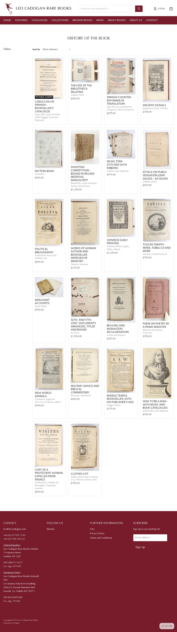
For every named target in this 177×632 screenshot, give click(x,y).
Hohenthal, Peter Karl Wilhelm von (45, 257)
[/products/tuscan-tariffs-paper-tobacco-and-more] (157, 220)
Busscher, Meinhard (80, 395)
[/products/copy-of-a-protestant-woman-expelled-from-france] (49, 445)
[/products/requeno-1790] (157, 80)
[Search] (139, 9)
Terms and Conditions (101, 538)
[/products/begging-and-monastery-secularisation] (121, 300)
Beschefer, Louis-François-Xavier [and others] (84, 185)
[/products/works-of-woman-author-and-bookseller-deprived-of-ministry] (85, 222)
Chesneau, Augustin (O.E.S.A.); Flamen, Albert (48, 401)
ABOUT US (136, 20)
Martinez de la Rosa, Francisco (153, 331)
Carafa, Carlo (77, 95)
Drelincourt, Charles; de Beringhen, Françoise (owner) (46, 485)
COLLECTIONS (60, 20)
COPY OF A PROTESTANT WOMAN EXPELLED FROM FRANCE (49, 474)
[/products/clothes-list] (85, 447)
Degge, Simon (114, 405)
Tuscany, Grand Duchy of (155, 254)
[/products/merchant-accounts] (49, 287)
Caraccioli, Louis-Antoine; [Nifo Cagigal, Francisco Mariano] (47, 117)
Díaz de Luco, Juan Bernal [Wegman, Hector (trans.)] (120, 108)
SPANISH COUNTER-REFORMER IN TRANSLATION (119, 101)
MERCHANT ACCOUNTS (42, 301)
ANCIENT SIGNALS (154, 105)
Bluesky (51, 529)
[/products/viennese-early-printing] (121, 218)
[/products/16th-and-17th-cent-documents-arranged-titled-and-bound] (85, 297)
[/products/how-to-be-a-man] (157, 373)
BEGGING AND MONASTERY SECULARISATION (118, 329)
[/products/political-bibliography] (49, 222)
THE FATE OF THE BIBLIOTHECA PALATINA (81, 89)
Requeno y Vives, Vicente (155, 108)
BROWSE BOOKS (82, 20)
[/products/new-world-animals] (49, 369)
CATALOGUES (39, 20)
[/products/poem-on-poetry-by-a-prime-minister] (157, 299)
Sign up (140, 547)
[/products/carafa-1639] (85, 70)
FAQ (92, 529)
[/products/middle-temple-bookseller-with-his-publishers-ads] (121, 370)
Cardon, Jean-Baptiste (118, 171)
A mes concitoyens (116, 335)
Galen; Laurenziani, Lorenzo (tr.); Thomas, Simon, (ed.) (84, 478)
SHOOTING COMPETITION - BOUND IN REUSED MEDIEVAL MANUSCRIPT (82, 173)
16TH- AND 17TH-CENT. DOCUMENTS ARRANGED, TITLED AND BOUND (83, 325)
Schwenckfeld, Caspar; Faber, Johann (118, 248)
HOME (7, 20)
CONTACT (152, 20)
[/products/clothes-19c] (49, 149)
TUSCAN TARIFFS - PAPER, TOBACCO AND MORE (157, 248)
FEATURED (21, 20)
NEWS (100, 20)
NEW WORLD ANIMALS (43, 394)
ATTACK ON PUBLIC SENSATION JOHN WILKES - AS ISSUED (155, 175)
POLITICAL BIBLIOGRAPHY (44, 250)
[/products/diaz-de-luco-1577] (121, 76)
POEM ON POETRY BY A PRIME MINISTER (156, 325)
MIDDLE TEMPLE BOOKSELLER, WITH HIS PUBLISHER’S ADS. (120, 399)
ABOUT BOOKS (117, 20)
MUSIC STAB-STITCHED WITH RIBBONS (117, 165)
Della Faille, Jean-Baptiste (155, 411)
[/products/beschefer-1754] (85, 147)
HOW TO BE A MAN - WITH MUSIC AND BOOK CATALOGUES (155, 405)
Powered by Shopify (11, 623)
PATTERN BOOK (44, 171)
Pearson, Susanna (79, 264)
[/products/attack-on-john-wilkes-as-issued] (157, 149)
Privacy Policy (97, 533)
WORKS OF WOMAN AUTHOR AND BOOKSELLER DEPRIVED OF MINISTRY (83, 255)
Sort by (36, 49)
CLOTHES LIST (79, 474)
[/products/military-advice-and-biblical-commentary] (85, 365)
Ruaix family (41, 306)
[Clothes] (40, 174)
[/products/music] (121, 144)
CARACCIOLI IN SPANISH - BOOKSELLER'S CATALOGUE (44, 106)
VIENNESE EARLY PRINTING (117, 242)
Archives (75, 333)
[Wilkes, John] (150, 181)
